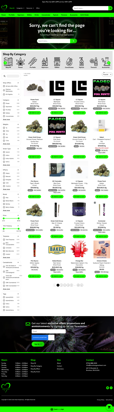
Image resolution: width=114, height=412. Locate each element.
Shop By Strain (35, 372)
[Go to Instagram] (111, 387)
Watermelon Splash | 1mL (79, 263)
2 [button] (61, 285)
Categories (20, 8)
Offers (38, 8)
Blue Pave (57, 183)
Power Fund (35, 99)
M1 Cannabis (56, 181)
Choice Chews (102, 261)
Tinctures (94, 67)
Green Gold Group (34, 137)
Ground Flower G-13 (79, 139)
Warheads (57, 102)
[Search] (110, 8)
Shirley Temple (102, 223)
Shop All (12, 8)
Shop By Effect (35, 369)
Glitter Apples (34, 263)
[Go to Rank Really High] (57, 409)
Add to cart (35, 113)
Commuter (101, 221)
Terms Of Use (109, 400)
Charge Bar (79, 261)
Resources (29, 8)
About (59, 363)
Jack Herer (34, 223)
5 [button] (71, 285)
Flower (20, 67)
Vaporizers (45, 67)
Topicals (81, 67)
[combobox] (90, 8)
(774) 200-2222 (91, 363)
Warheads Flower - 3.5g (79, 183)
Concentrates (69, 67)
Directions (60, 369)
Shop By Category (36, 366)
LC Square (56, 99)
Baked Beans (56, 261)
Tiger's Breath (34, 183)
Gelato (34, 102)
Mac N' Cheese (57, 223)
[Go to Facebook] (107, 387)
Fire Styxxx (34, 181)
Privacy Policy (100, 400)
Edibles (57, 67)
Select (102, 137)
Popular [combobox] (105, 74)
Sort (104, 72)
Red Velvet (57, 263)
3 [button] (64, 285)
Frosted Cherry (79, 102)
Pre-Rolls (33, 67)
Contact (59, 366)
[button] (5, 76)
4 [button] (68, 285)
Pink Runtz (101, 102)
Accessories (106, 67)
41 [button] (78, 285)
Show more (6, 119)
